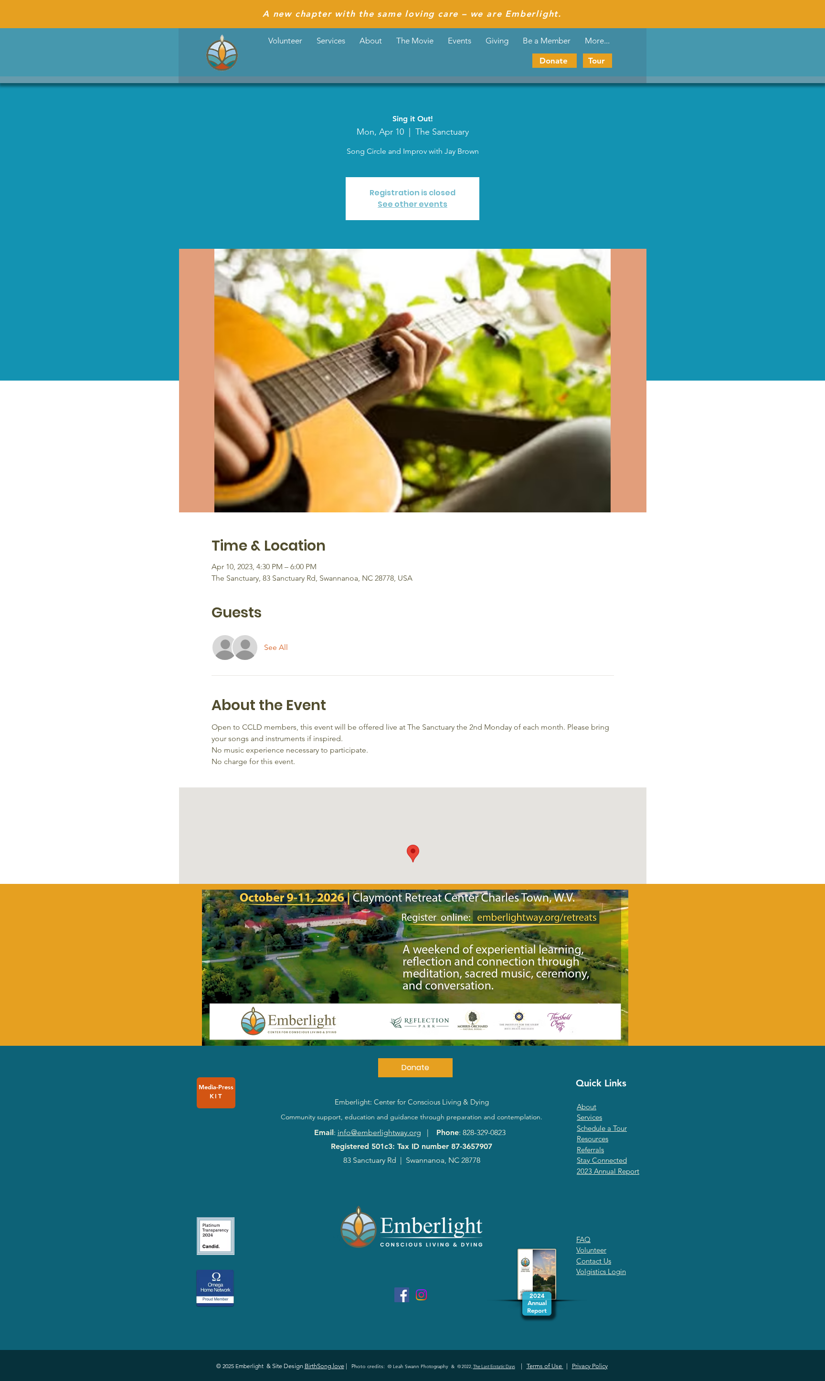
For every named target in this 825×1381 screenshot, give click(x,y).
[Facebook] (401, 1294)
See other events (412, 204)
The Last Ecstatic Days (494, 1366)
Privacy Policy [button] (590, 1366)
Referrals (590, 1149)
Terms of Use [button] (545, 1366)
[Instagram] (421, 1294)
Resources (592, 1138)
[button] (459, 40)
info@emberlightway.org (379, 1132)
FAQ (583, 1239)
